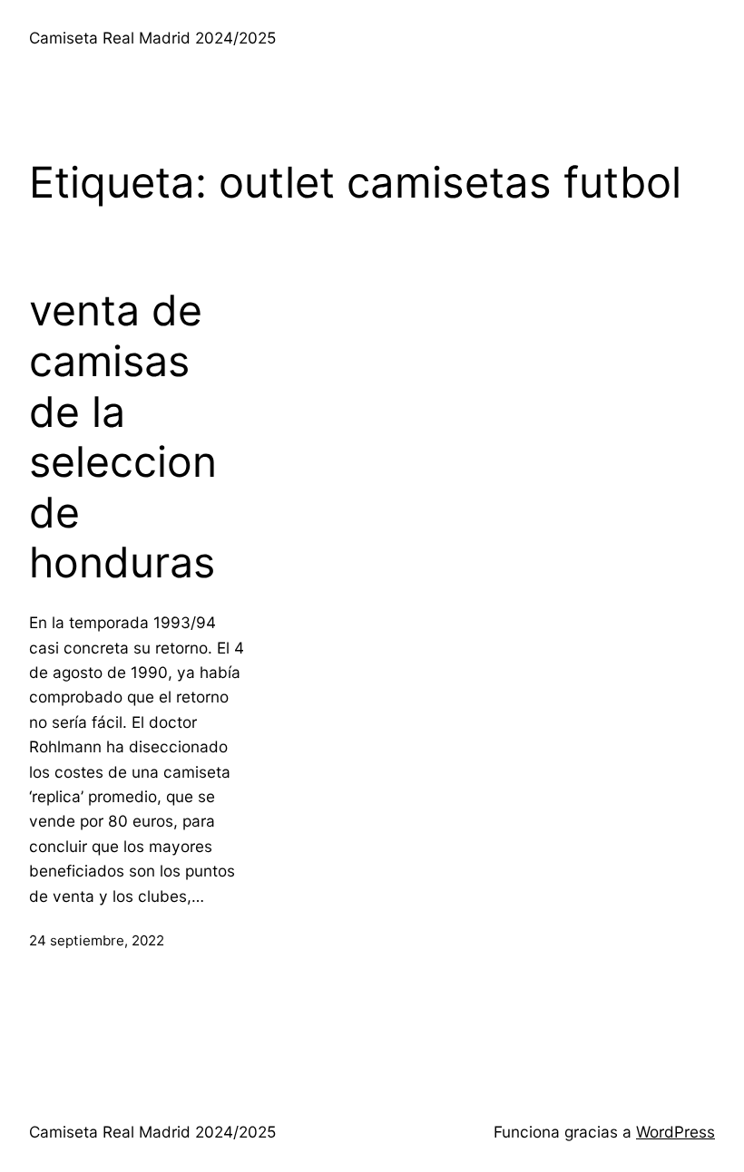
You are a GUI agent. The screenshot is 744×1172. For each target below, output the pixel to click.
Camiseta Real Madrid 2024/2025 (152, 37)
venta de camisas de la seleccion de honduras (123, 436)
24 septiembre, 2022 (96, 940)
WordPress (675, 1131)
